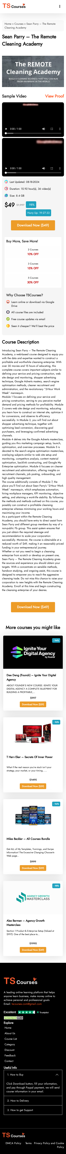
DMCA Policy (13, 1143)
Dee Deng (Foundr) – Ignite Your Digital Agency (31, 677)
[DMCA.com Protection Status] (14, 1019)
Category (10, 1044)
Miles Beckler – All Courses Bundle (28, 839)
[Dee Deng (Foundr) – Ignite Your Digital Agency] (33, 668)
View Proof (54, 96)
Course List (11, 1039)
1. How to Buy (15, 1075)
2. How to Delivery (18, 1101)
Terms (28, 1143)
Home (8, 24)
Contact (9, 1061)
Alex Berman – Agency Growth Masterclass (26, 923)
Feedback (10, 1055)
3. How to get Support (20, 1110)
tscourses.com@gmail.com (27, 1004)
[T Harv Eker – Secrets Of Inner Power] (33, 750)
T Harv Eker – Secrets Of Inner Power (30, 757)
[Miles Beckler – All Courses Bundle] (33, 831)
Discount (9, 1050)
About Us (10, 1033)
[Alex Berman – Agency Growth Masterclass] (33, 913)
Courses (18, 24)
